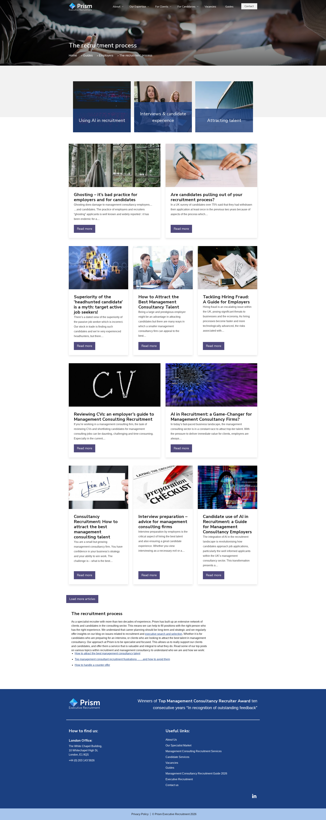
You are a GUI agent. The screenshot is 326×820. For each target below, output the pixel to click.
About (116, 7)
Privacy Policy (140, 814)
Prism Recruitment (89, 7)
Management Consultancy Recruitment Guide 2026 (196, 773)
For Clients (161, 7)
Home (73, 55)
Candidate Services (177, 757)
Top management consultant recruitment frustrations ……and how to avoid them (122, 659)
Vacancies (210, 7)
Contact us (172, 785)
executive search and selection (163, 633)
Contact (249, 6)
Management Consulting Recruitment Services (194, 751)
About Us (171, 739)
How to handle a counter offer (92, 665)
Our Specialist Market (178, 745)
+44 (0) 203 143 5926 (82, 760)
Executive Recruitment (179, 779)
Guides (229, 7)
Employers (106, 55)
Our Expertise (138, 7)
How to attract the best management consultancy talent (107, 653)
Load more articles (82, 599)
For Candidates (186, 7)
